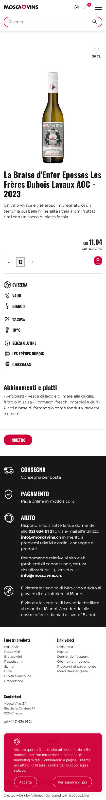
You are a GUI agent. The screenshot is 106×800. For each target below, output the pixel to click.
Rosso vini (12, 652)
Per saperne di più (72, 782)
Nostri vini (12, 647)
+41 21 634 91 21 (20, 721)
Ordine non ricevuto (73, 661)
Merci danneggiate (72, 671)
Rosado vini (13, 661)
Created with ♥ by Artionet (23, 795)
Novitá (62, 652)
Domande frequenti (73, 656)
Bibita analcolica (17, 676)
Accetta (25, 782)
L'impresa (65, 647)
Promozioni (13, 681)
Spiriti (9, 666)
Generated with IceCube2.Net (67, 795)
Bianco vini (13, 656)
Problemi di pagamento (76, 666)
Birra (8, 671)
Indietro (17, 440)
